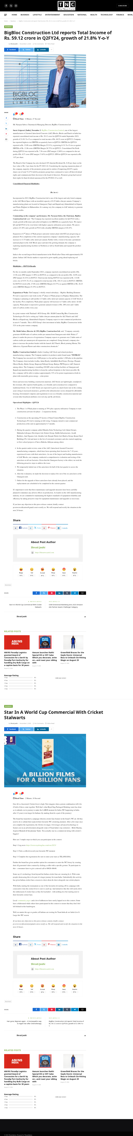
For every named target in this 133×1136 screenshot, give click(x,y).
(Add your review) (60, 678)
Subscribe (122, 6)
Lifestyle (37, 15)
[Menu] (5, 15)
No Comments (39, 44)
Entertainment (52, 15)
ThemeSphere (28, 1135)
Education (69, 15)
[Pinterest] (6, 134)
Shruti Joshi (14, 44)
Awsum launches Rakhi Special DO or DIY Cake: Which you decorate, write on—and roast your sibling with (44, 657)
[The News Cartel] (66, 5)
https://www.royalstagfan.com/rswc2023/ (41, 845)
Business (25, 15)
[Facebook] (6, 118)
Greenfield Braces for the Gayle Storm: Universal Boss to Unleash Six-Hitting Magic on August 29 (73, 656)
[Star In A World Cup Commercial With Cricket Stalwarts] (45, 760)
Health (93, 15)
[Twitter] (6, 123)
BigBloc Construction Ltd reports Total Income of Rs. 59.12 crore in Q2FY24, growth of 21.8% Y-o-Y (66, 1023)
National (82, 15)
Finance (120, 15)
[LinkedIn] (6, 129)
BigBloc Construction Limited (53, 130)
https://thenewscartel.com (44, 552)
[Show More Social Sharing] (51, 50)
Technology (107, 15)
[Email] (6, 139)
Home (14, 15)
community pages (24, 900)
